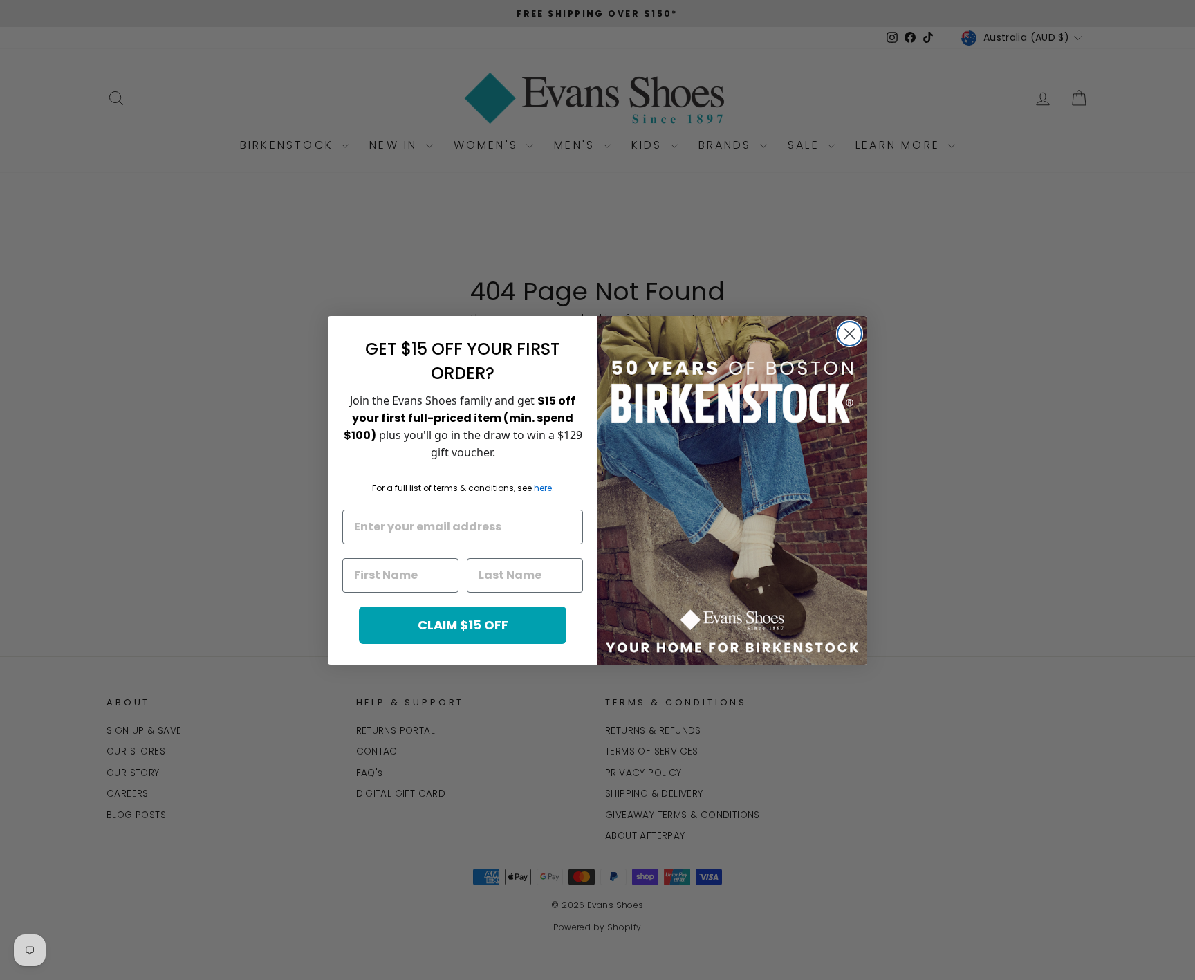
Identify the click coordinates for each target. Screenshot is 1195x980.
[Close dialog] (849, 334)
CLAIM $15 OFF (463, 625)
